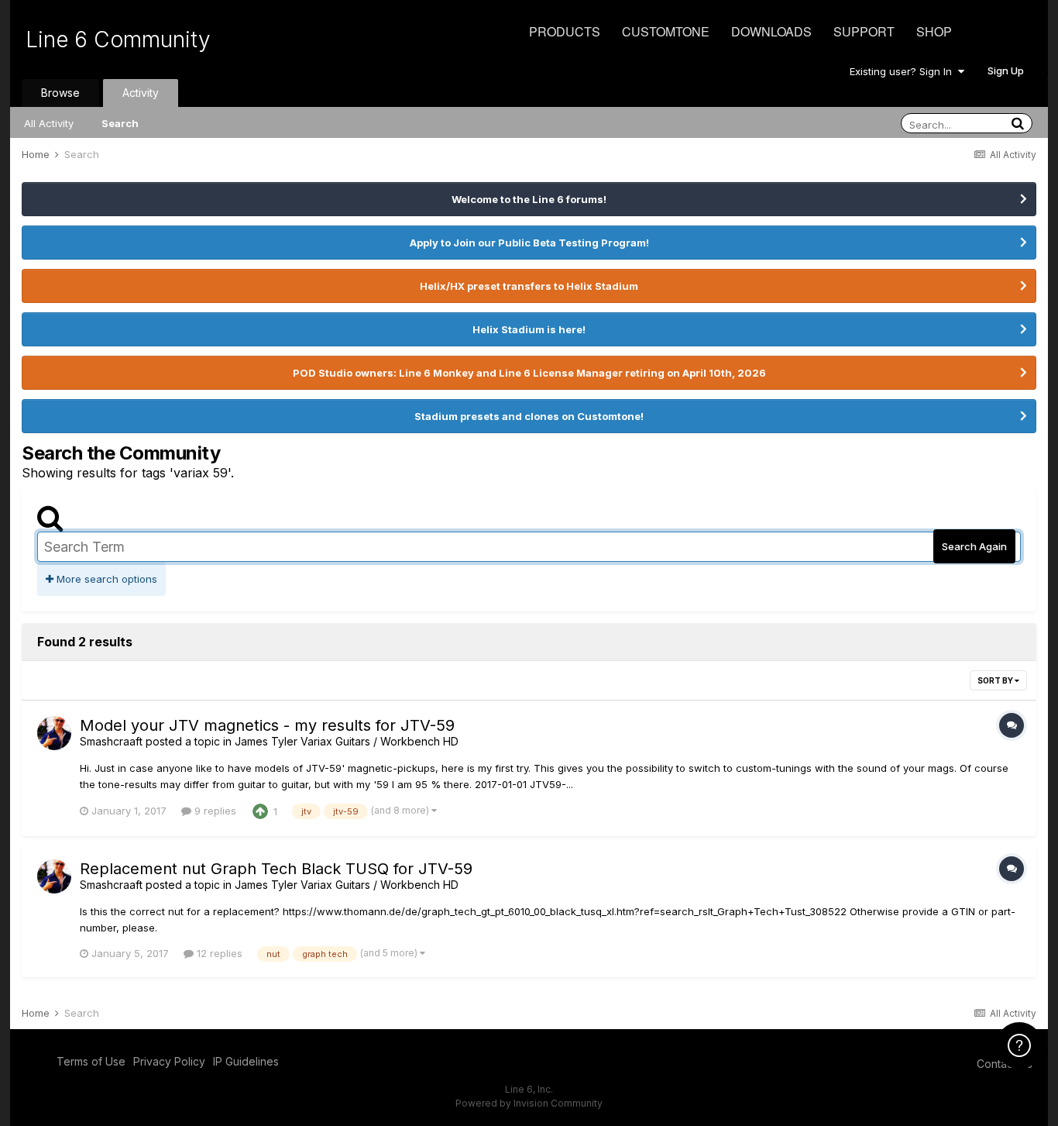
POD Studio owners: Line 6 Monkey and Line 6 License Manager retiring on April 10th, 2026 (529, 373)
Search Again (974, 546)
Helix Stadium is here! (529, 329)
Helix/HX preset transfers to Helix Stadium (529, 286)
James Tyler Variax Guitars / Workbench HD (347, 741)
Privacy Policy (169, 1061)
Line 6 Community (118, 39)
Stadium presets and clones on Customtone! (529, 416)
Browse (60, 92)
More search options (105, 579)
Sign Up (1006, 70)
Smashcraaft (111, 741)
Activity (140, 92)
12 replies (218, 953)
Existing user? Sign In (904, 71)
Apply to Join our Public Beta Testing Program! (529, 242)
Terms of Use (91, 1061)
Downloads (771, 31)
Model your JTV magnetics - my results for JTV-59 (267, 725)
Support (864, 31)
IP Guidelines (246, 1061)
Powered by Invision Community (529, 1103)
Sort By (996, 680)
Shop (934, 31)
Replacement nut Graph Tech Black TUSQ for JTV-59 (276, 868)
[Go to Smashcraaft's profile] (54, 733)
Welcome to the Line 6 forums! (529, 199)
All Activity (49, 123)
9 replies (213, 810)
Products (564, 31)
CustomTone (665, 31)
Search (120, 123)
